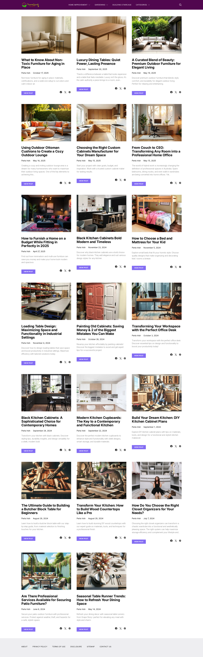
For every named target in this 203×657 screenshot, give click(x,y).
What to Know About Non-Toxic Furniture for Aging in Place (42, 63)
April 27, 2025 (39, 251)
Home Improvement (78, 5)
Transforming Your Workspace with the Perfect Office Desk (156, 328)
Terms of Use (58, 647)
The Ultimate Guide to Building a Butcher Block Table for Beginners (45, 509)
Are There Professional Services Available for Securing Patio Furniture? (46, 600)
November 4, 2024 (41, 343)
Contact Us (105, 647)
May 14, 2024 (94, 609)
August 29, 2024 (40, 518)
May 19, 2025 (149, 73)
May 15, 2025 (94, 160)
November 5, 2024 (152, 247)
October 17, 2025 (41, 73)
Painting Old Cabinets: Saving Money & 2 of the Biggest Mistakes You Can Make (100, 330)
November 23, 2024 (97, 247)
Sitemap (91, 647)
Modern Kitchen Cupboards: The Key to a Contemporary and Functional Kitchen (99, 421)
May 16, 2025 (39, 160)
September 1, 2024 (152, 427)
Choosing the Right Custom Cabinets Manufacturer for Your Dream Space (98, 151)
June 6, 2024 (39, 609)
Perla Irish (25, 73)
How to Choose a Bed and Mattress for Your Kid (152, 240)
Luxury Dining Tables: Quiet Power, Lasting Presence (98, 62)
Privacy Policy (40, 647)
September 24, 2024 (42, 430)
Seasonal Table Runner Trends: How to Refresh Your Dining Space (101, 600)
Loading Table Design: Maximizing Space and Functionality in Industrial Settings (41, 331)
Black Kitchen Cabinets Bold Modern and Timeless (99, 240)
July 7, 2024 (148, 518)
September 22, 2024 (97, 430)
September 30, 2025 (97, 69)
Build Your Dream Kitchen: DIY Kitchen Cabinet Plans (156, 419)
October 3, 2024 (151, 335)
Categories (141, 5)
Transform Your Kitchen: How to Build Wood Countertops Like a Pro (100, 509)
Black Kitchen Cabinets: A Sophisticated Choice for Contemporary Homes (42, 421)
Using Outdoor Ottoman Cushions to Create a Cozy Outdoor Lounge (42, 151)
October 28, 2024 (96, 339)
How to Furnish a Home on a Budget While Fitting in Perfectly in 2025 (43, 242)
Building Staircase (122, 5)
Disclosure (76, 647)
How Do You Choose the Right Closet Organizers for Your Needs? (155, 509)
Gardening (100, 5)
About (24, 647)
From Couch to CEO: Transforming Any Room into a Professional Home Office (156, 151)
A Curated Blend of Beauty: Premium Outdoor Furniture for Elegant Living (156, 63)
